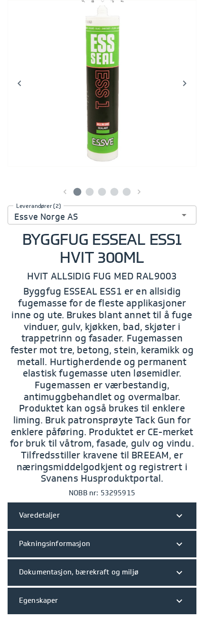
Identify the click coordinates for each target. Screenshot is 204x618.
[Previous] (19, 83)
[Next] (184, 83)
